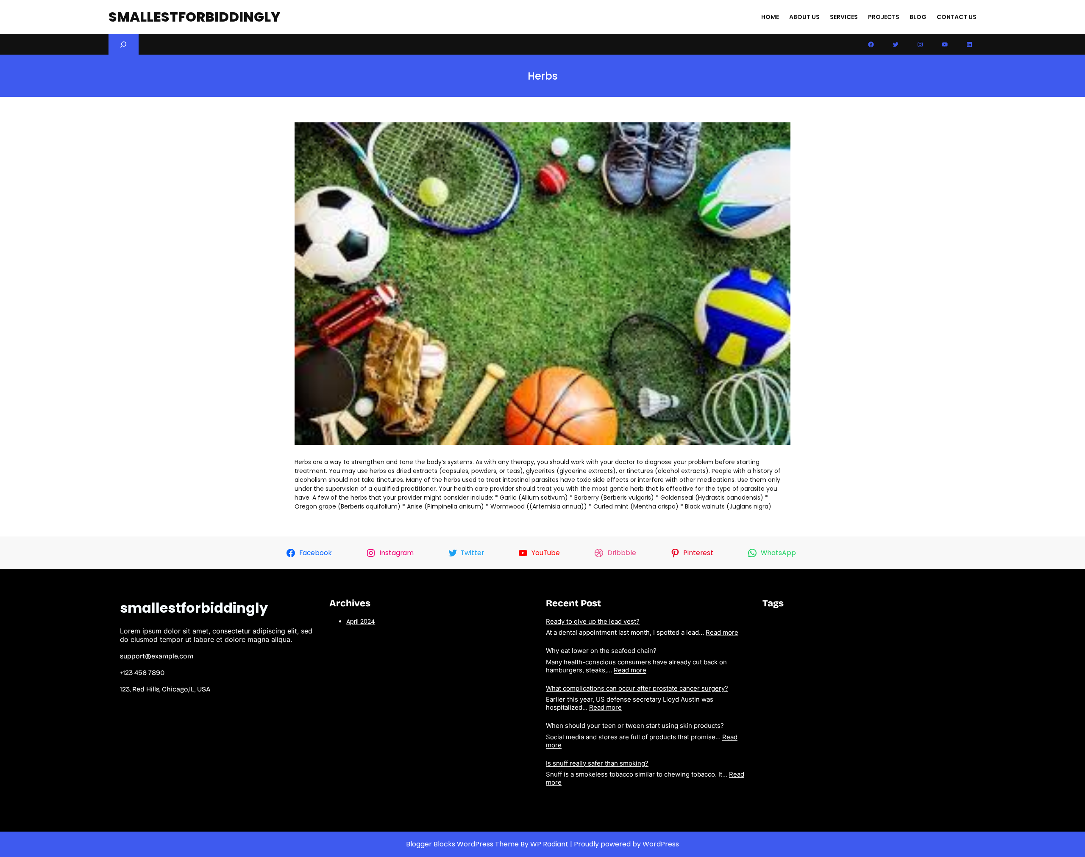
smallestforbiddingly (194, 16)
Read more (722, 632)
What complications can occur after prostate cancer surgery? (637, 688)
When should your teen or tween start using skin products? (635, 726)
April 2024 (360, 621)
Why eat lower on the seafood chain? (601, 651)
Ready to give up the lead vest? (593, 621)
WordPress (661, 844)
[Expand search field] (123, 44)
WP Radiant (549, 844)
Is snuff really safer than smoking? (597, 763)
